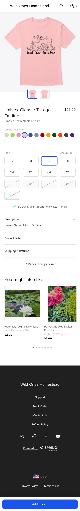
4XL (49, 172)
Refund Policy (40, 424)
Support (40, 397)
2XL (12, 172)
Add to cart (40, 504)
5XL (68, 172)
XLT (31, 184)
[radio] (12, 161)
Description (11, 219)
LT (12, 184)
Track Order (40, 406)
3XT (67, 184)
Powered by (30, 448)
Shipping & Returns (16, 251)
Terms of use (51, 485)
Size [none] (7, 153)
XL (67, 161)
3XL (31, 172)
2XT (49, 184)
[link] (22, 304)
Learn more (60, 206)
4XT (12, 195)
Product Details (13, 238)
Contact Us (40, 415)
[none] (64, 153)
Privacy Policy (29, 485)
